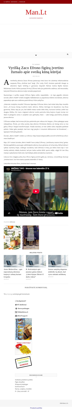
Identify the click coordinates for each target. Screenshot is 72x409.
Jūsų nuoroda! (22, 391)
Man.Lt (36, 12)
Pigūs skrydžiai (20, 382)
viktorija (12, 222)
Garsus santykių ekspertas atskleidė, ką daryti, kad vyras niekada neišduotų (57, 271)
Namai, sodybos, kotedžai (23, 389)
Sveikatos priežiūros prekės (24, 380)
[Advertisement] (36, 38)
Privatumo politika (36, 408)
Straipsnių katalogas (21, 384)
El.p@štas (7, 2)
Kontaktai (14, 2)
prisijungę (9, 294)
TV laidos (36, 64)
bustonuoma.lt (19, 386)
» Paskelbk (21, 2)
